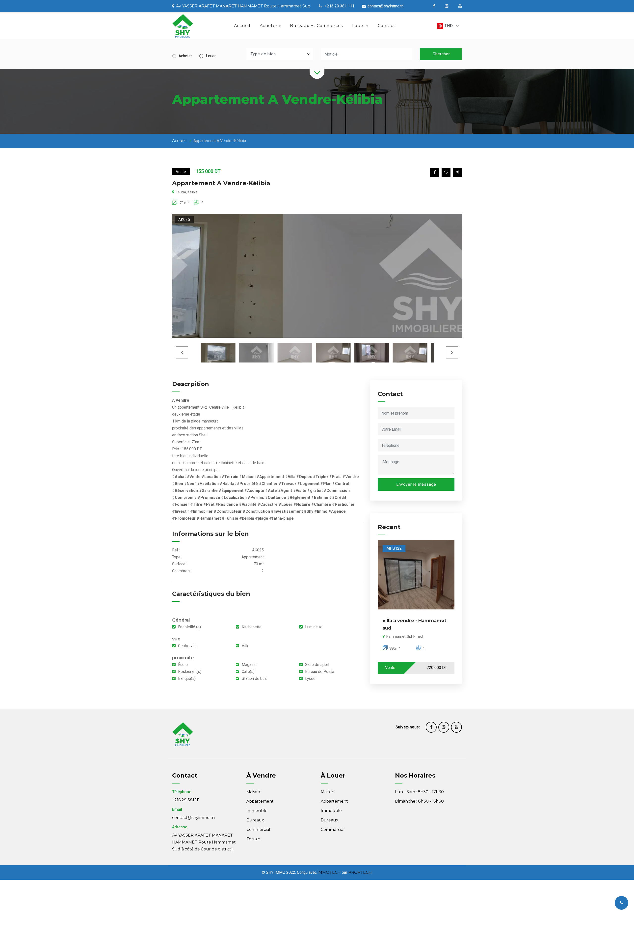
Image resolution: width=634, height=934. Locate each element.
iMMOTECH (329, 872)
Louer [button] (358, 25)
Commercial (258, 829)
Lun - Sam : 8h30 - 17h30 (419, 791)
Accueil (242, 25)
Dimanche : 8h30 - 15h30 (419, 801)
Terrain (253, 839)
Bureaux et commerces (316, 25)
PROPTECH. (360, 872)
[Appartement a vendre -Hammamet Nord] (418, 574)
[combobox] (448, 26)
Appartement (260, 801)
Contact (386, 25)
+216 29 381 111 (186, 800)
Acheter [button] (269, 25)
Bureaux (255, 820)
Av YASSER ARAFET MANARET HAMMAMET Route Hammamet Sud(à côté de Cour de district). (204, 842)
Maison (253, 791)
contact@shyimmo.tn (193, 817)
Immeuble (256, 810)
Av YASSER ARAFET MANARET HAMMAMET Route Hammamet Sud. (243, 6)
